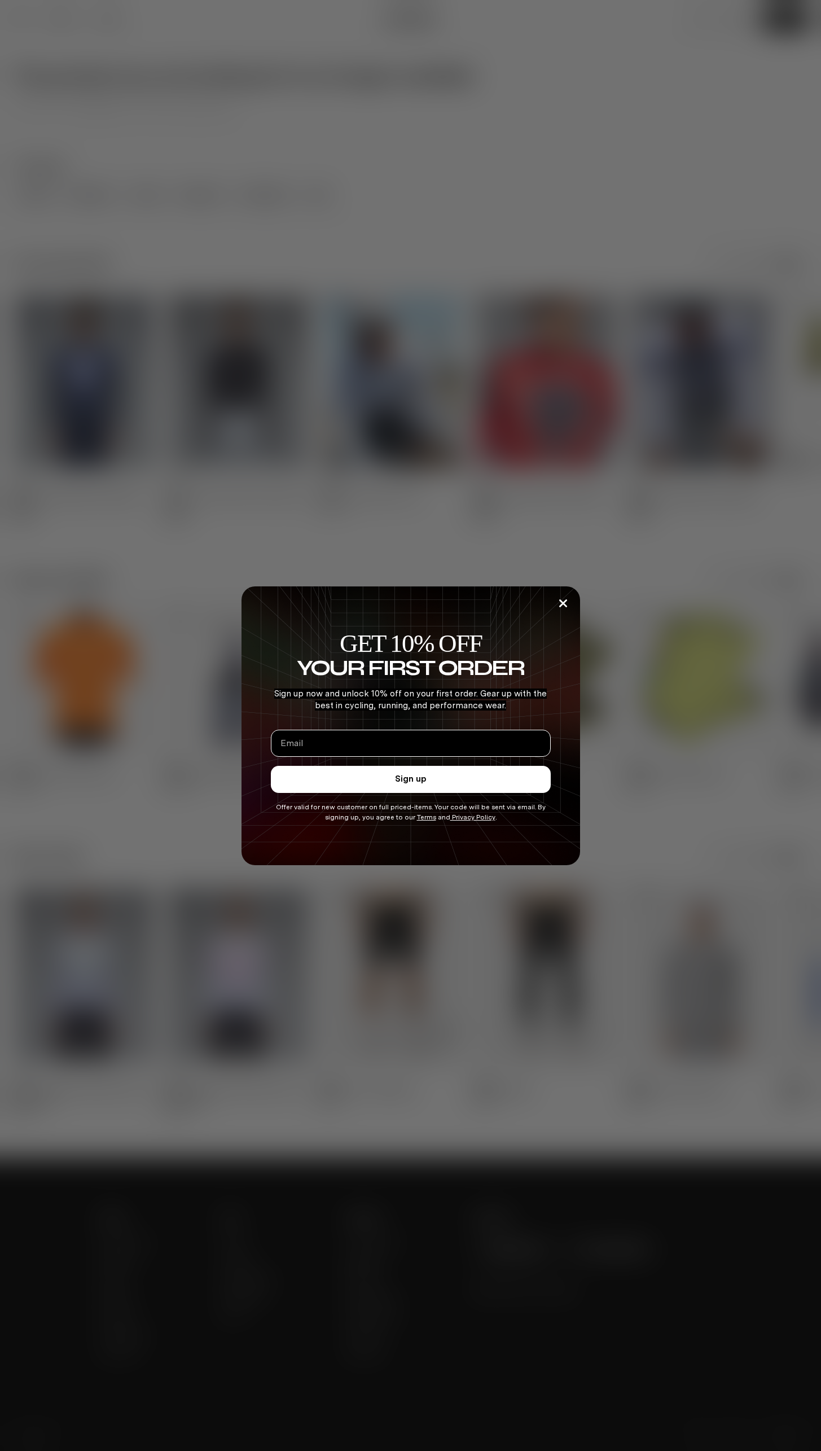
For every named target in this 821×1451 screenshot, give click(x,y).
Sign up (411, 779)
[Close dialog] (563, 603)
